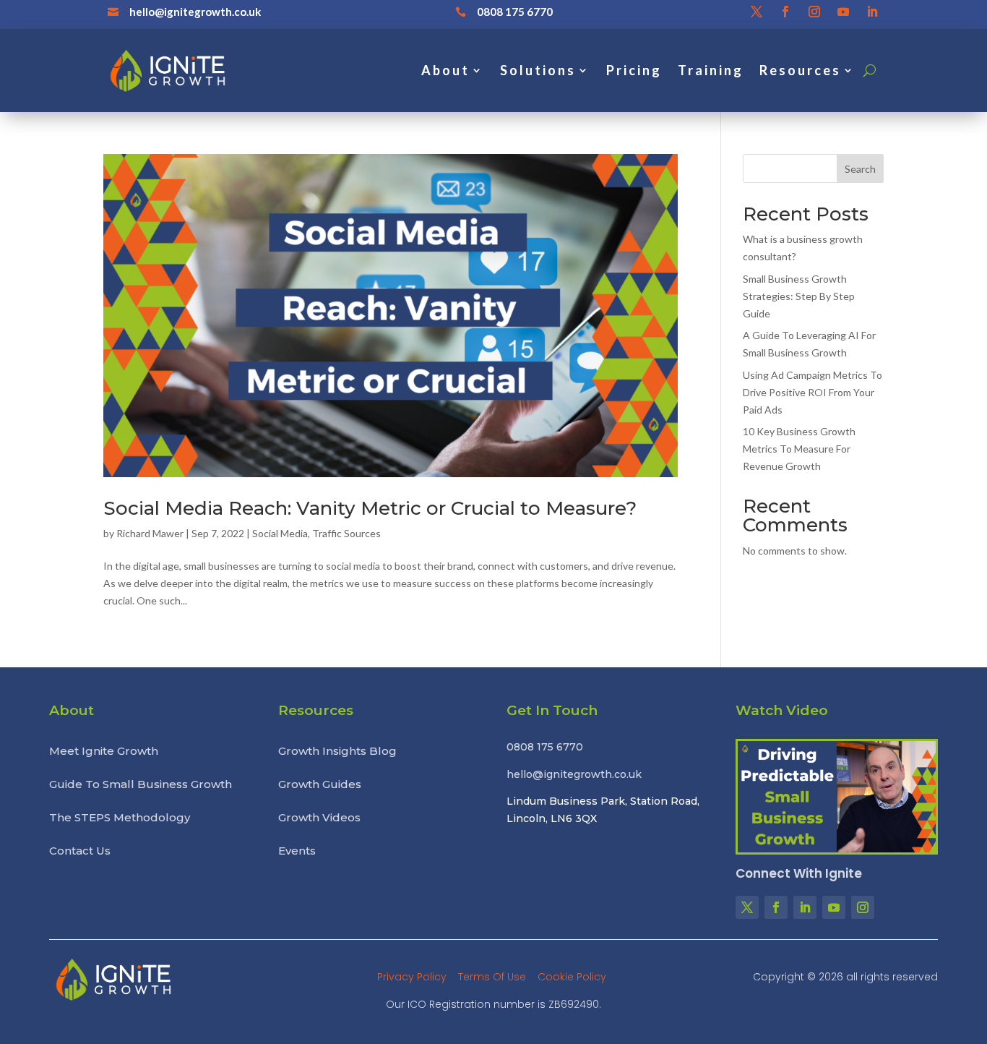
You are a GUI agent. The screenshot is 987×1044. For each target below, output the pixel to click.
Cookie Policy (572, 977)
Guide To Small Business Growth (140, 784)
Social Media (280, 533)
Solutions (538, 70)
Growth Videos (319, 817)
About (445, 70)
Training (711, 70)
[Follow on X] (756, 11)
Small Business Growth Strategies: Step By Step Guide (799, 296)
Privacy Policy (413, 977)
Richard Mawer (150, 533)
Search (860, 169)
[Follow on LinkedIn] (872, 11)
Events (297, 850)
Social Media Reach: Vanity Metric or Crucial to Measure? (370, 508)
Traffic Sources (346, 533)
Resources (800, 70)
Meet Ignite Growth (103, 751)
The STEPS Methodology (119, 817)
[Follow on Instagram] (814, 11)
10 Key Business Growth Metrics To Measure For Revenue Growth (799, 448)
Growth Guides (319, 784)
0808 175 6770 (515, 11)
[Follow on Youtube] (843, 11)
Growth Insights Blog (337, 751)
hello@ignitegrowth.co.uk (195, 11)
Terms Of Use (493, 977)
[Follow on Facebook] (785, 11)
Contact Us (80, 850)
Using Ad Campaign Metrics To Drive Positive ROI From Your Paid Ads (812, 392)
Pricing (634, 70)
